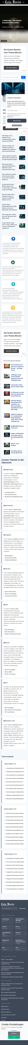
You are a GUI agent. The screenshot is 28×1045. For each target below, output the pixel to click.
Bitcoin (7, 642)
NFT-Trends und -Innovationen (13, 709)
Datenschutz (5, 1009)
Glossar (4, 1017)
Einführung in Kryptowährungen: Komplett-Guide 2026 (12, 998)
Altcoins (7, 569)
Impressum (5, 1006)
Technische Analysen (10, 557)
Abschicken (17, 120)
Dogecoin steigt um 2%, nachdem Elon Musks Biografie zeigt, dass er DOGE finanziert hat (17, 418)
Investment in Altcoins (11, 596)
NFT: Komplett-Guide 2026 (8, 995)
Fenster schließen (17, 125)
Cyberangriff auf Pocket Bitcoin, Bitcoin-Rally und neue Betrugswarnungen (9, 157)
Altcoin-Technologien (10, 593)
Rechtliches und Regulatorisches (14, 496)
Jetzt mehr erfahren (11, 67)
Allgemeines (9, 469)
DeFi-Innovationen (10, 631)
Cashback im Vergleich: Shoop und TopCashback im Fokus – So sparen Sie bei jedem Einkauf (12, 968)
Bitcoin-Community (10, 674)
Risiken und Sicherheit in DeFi (13, 634)
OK (14, 1037)
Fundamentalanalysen (11, 560)
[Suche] (23, 77)
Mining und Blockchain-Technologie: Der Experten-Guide (12, 984)
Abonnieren (22, 908)
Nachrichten (9, 505)
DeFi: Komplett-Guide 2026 (8, 992)
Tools (3, 1020)
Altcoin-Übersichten (10, 591)
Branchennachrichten (11, 494)
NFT (6, 683)
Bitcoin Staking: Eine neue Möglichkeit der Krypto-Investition (12, 973)
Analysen (8, 535)
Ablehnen (14, 1033)
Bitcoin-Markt (8, 671)
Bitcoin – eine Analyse (7, 959)
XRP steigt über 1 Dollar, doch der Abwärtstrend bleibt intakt (9, 216)
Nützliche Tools (10, 721)
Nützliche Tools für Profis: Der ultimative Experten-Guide (12, 988)
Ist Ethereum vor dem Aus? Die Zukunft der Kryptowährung (17, 394)
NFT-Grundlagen (9, 707)
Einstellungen (14, 1030)
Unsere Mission (6, 1012)
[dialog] (14, 1030)
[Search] (23, 2)
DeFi (6, 604)
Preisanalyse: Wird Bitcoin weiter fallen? (12, 977)
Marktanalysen (9, 555)
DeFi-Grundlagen (9, 629)
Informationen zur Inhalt (8, 1014)
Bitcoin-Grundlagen (10, 669)
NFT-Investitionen (9, 712)
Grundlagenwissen (10, 492)
